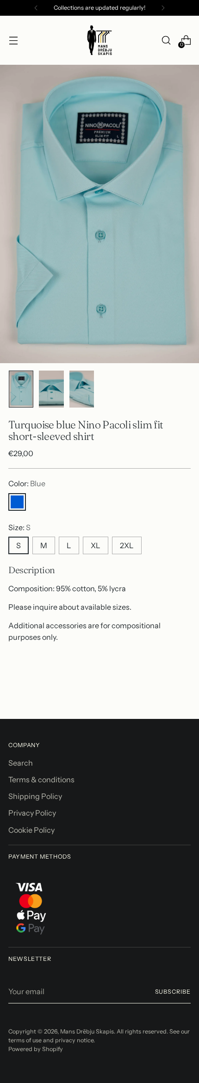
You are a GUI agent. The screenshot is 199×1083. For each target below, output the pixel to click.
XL (95, 545)
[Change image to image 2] (51, 389)
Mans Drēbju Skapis (87, 1031)
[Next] (163, 8)
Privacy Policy (32, 812)
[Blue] (17, 502)
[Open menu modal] (13, 40)
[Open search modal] (165, 40)
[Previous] (36, 8)
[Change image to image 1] (21, 389)
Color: (26, 483)
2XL (127, 545)
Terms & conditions (41, 779)
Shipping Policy (35, 796)
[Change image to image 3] (81, 389)
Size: (19, 527)
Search (20, 762)
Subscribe (173, 991)
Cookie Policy (31, 830)
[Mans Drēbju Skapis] (99, 40)
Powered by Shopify (35, 1049)
